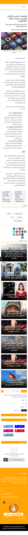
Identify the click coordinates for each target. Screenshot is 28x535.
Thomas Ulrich (12, 50)
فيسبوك (20, 217)
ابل (12, 217)
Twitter (10, 426)
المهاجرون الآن (18, 220)
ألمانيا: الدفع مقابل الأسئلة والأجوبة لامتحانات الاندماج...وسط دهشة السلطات (19, 196)
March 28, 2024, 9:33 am (18, 29)
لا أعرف (22, 406)
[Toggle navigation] (23, 6)
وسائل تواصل (18, 213)
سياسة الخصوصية (8, 516)
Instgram (10, 430)
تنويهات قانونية (22, 518)
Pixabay (14, 52)
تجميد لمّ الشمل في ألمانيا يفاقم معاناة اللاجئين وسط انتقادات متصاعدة (14, 363)
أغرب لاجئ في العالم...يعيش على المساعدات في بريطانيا (14, 313)
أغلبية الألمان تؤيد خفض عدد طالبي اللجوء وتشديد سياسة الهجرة (14, 328)
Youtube (21, 430)
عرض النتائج (17, 410)
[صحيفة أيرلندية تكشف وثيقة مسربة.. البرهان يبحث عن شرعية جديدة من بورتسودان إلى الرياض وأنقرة (14, 253)
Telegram (10, 435)
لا (23, 403)
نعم (23, 400)
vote (24, 410)
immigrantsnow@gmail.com (8, 497)
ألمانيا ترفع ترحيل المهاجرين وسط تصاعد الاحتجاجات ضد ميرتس (14, 382)
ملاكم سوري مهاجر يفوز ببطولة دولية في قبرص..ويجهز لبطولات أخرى (6, 196)
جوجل (8, 213)
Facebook (21, 426)
